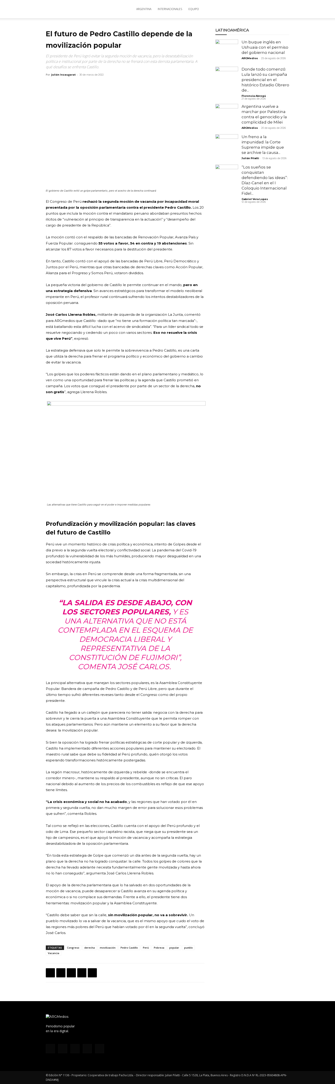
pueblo (188, 947)
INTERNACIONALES (170, 9)
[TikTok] (256, 9)
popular (174, 947)
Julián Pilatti (250, 158)
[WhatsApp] (71, 972)
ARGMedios (250, 58)
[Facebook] (241, 9)
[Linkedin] (81, 972)
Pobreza (159, 947)
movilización (108, 947)
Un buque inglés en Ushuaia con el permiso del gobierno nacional (265, 47)
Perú (146, 947)
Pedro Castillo (129, 947)
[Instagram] (248, 9)
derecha (89, 947)
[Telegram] (92, 972)
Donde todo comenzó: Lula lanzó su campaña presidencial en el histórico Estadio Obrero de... (265, 79)
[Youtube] (271, 9)
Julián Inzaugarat (63, 74)
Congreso (73, 947)
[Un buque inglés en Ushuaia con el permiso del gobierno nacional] (226, 50)
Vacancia (53, 953)
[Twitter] (263, 9)
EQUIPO (193, 9)
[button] (283, 9)
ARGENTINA (143, 9)
